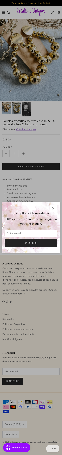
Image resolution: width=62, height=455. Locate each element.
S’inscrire (31, 243)
